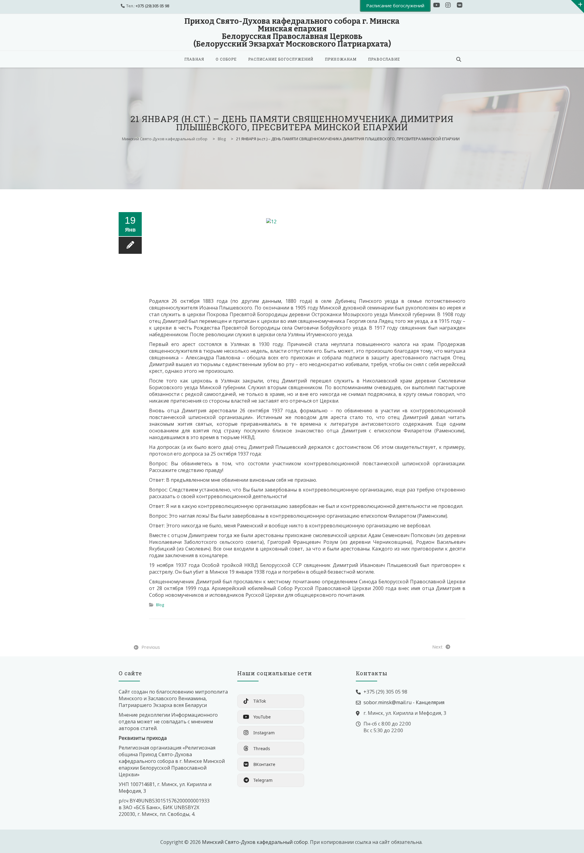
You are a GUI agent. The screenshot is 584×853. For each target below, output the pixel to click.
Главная (194, 59)
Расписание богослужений (280, 59)
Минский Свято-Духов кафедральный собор (255, 842)
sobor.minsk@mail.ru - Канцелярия (403, 702)
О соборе (226, 59)
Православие (384, 59)
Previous (150, 647)
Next (437, 647)
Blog (160, 604)
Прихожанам (340, 59)
